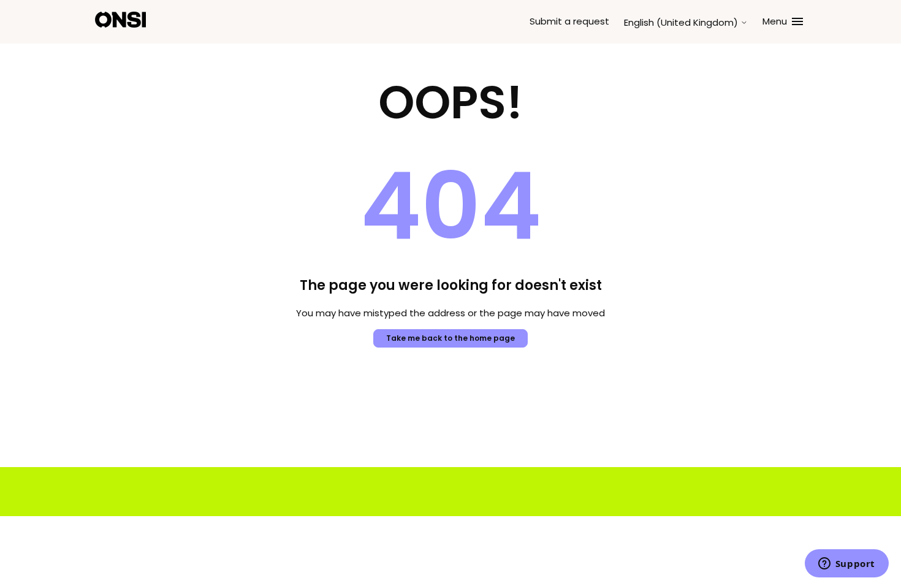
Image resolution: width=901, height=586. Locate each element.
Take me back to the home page (450, 338)
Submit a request (569, 21)
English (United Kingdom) (682, 22)
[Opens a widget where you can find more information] (846, 564)
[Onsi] (120, 22)
